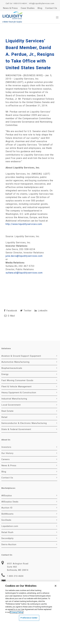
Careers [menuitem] (5, 459)
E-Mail (11, 315)
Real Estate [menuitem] (7, 411)
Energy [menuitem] (5, 374)
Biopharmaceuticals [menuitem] (11, 368)
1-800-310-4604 (20, 3)
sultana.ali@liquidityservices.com (24, 272)
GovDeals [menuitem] (6, 520)
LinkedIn (42, 310)
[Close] (55, 586)
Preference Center (29, 618)
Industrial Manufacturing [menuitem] (14, 398)
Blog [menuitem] (40, 8)
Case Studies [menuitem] (28, 8)
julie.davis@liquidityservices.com (24, 256)
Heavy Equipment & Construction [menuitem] (18, 392)
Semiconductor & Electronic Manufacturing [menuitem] (24, 423)
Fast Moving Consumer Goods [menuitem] (17, 380)
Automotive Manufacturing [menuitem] (15, 362)
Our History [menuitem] (7, 453)
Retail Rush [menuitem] (7, 532)
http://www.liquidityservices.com (24, 224)
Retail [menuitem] (4, 417)
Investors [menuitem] (6, 447)
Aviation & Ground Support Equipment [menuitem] (21, 356)
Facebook (11, 310)
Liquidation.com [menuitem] (9, 526)
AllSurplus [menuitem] (6, 495)
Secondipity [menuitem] (7, 538)
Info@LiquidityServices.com (41, 3)
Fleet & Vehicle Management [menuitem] (16, 386)
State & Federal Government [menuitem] (16, 429)
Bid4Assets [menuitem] (7, 514)
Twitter (27, 310)
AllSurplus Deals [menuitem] (9, 501)
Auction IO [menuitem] (6, 507)
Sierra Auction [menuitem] (8, 544)
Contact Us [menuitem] (51, 8)
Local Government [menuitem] (11, 405)
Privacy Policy (16, 612)
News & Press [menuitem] (10, 8)
